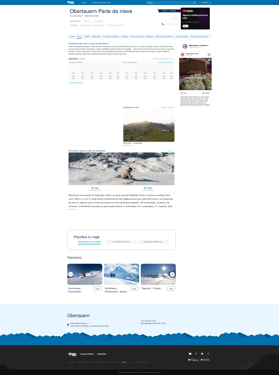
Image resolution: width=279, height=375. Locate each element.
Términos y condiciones (99, 362)
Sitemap (110, 362)
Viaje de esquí (182, 36)
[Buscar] (194, 2)
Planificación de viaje (101, 2)
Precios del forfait (164, 36)
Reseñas (124, 36)
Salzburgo (99, 21)
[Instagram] (202, 353)
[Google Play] (193, 359)
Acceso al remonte (152, 242)
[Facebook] (208, 353)
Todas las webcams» (168, 107)
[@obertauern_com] (185, 46)
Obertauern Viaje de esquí (89, 242)
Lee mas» (72, 209)
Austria (87, 21)
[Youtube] (190, 353)
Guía (72, 36)
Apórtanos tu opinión (75, 83)
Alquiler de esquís (199, 36)
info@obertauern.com (153, 323)
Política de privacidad (83, 362)
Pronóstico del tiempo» (166, 62)
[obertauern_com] (182, 54)
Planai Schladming (116, 25)
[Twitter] (196, 353)
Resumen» (171, 151)
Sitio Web (174, 18)
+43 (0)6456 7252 (171, 24)
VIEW (97, 289)
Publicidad (101, 354)
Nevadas (149, 36)
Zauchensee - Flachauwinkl (92, 25)
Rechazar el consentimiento (141, 362)
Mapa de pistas (137, 36)
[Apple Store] (205, 359)
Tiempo (87, 36)
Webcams (96, 36)
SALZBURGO (76, 16)
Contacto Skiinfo (87, 354)
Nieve (84, 2)
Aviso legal (71, 362)
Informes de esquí (111, 36)
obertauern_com (192, 53)
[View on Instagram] (209, 54)
